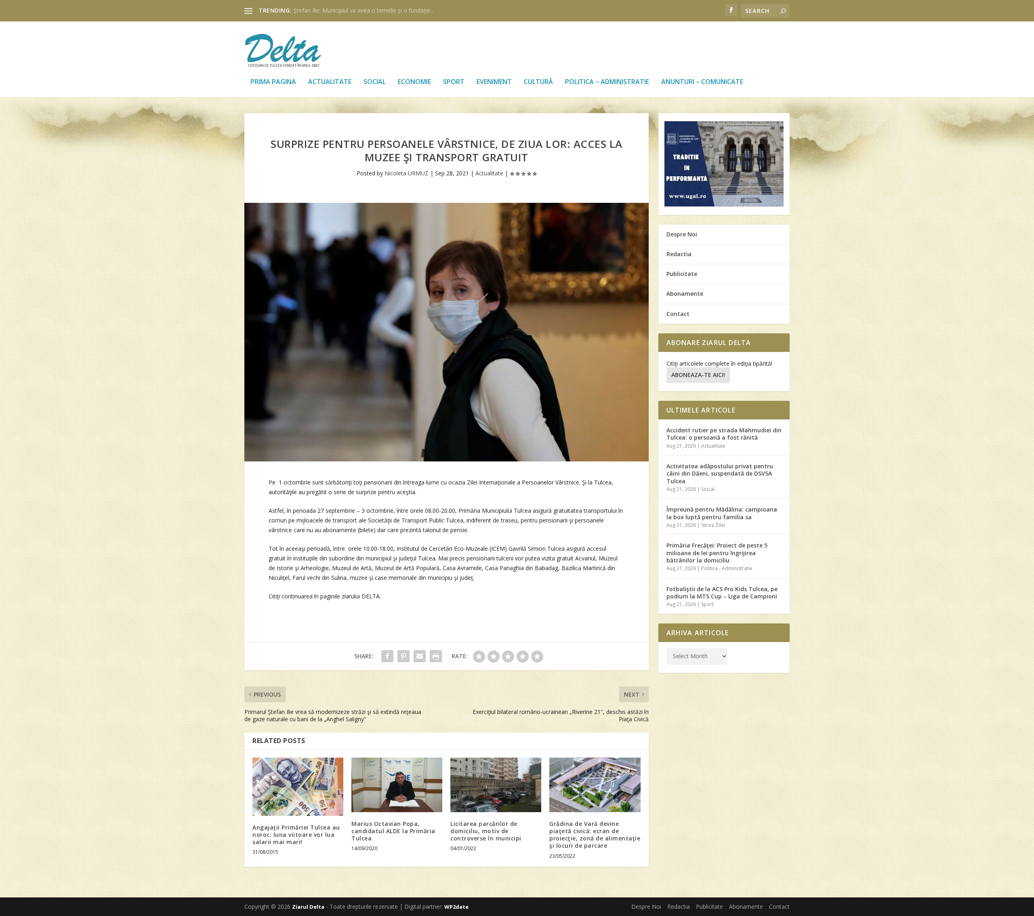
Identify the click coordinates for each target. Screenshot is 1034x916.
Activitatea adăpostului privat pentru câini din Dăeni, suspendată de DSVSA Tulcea (719, 473)
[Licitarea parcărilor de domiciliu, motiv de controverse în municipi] (495, 785)
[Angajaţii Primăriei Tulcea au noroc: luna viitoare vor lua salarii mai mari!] (297, 787)
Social (375, 82)
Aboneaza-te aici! (698, 375)
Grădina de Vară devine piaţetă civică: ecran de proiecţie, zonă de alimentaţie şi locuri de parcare (594, 835)
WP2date (456, 906)
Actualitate (329, 82)
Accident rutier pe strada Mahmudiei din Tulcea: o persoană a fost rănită (724, 433)
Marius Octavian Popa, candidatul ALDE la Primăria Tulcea (393, 831)
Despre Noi (681, 234)
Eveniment (494, 82)
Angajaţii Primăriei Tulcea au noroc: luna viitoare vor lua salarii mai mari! (296, 834)
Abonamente (684, 293)
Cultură (538, 82)
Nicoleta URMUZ (407, 173)
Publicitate (681, 274)
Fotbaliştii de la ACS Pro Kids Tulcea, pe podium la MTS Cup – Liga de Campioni (722, 592)
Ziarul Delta (308, 906)
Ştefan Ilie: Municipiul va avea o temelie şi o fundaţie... (364, 10)
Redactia (678, 254)
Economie (414, 82)
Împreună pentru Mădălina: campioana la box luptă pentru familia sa (721, 512)
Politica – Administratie (607, 82)
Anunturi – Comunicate (702, 82)
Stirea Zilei (713, 525)
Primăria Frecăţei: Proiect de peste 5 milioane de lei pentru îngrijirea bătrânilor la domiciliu (716, 552)
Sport (453, 82)
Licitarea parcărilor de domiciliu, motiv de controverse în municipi (485, 831)
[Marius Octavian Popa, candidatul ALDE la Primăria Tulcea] (396, 785)
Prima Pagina (273, 82)
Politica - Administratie (726, 568)
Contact (677, 314)
